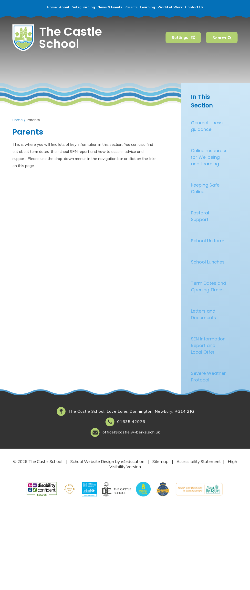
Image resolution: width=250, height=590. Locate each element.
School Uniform (207, 241)
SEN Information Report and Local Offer (208, 345)
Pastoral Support (200, 216)
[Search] (229, 37)
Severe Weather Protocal (208, 376)
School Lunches (208, 262)
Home (17, 119)
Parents (33, 119)
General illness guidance (207, 126)
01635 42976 (131, 421)
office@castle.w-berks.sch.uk (131, 432)
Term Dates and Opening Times (208, 286)
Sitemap (160, 461)
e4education (132, 461)
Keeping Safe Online (205, 188)
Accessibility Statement (199, 461)
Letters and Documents (203, 314)
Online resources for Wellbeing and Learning (209, 157)
